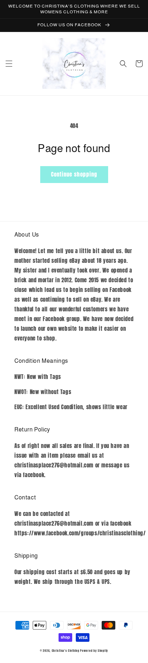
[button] (9, 64)
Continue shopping (74, 174)
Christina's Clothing (65, 650)
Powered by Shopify (94, 650)
